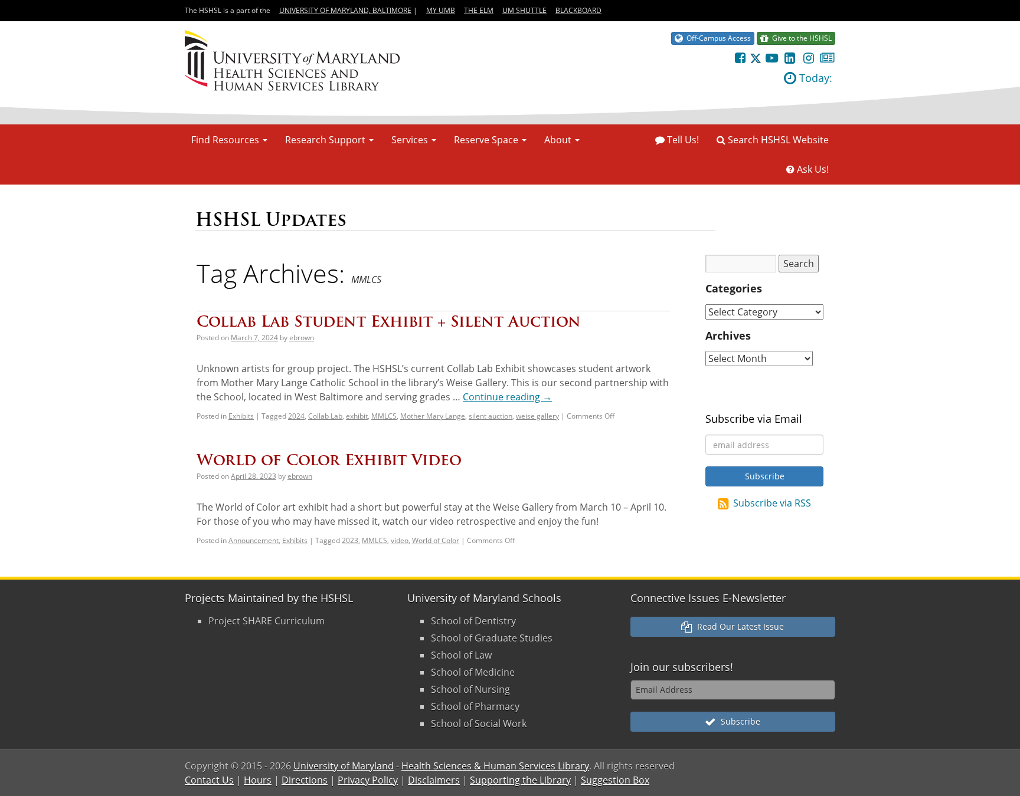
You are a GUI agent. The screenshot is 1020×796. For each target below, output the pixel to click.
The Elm (478, 10)
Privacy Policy (368, 780)
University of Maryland (343, 765)
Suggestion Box (615, 780)
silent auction (490, 416)
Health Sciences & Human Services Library (495, 765)
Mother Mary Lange (432, 416)
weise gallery (537, 416)
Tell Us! (682, 139)
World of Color (435, 540)
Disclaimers (434, 780)
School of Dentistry (473, 620)
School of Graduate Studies (491, 637)
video (399, 540)
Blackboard (578, 10)
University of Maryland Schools (484, 598)
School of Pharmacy (475, 706)
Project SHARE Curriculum (266, 620)
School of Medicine (473, 672)
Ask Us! (812, 169)
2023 (350, 540)
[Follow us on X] (755, 57)
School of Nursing (470, 689)
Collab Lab (325, 416)
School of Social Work (479, 723)
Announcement (253, 540)
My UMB (440, 10)
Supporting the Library (520, 780)
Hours (258, 780)
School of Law (461, 655)
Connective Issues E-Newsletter (708, 598)
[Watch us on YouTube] (771, 57)
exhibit (357, 416)
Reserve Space (487, 139)
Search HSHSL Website (777, 139)
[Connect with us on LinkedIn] (790, 57)
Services (410, 139)
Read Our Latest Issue (738, 626)
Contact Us (209, 780)
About (559, 139)
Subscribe (738, 721)
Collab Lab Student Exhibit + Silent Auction (389, 321)
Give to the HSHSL (800, 38)
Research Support (326, 139)
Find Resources (226, 139)
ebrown (301, 338)
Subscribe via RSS (772, 502)
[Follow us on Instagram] (808, 57)
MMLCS (384, 416)
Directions (305, 780)
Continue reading (507, 396)
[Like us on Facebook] (740, 57)
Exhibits (241, 416)
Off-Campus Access (717, 38)
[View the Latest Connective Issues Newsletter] (827, 57)
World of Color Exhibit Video (329, 459)
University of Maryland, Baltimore (345, 10)
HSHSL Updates (270, 219)
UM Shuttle (524, 10)
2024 (296, 416)
